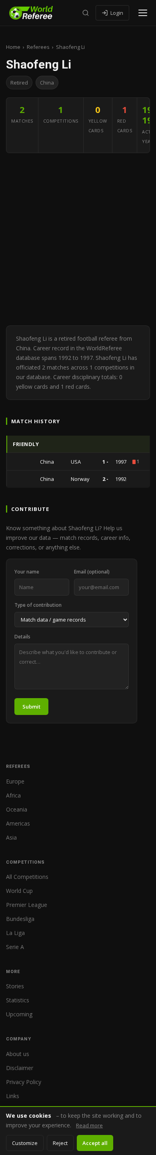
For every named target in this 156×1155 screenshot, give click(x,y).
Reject (60, 1143)
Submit (31, 706)
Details (22, 636)
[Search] (85, 13)
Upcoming (19, 1014)
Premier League (26, 905)
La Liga (15, 933)
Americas (18, 823)
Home (13, 46)
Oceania (16, 809)
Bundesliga (20, 919)
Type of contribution (38, 605)
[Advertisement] (78, 239)
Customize (25, 1143)
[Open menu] (143, 13)
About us (17, 1054)
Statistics (17, 1000)
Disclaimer (19, 1068)
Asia (11, 837)
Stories (15, 986)
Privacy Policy (23, 1082)
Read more (89, 1125)
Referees (38, 46)
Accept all (95, 1143)
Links (12, 1096)
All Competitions (27, 876)
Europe (15, 781)
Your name (26, 571)
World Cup (19, 891)
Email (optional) (92, 571)
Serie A (15, 947)
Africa (13, 795)
